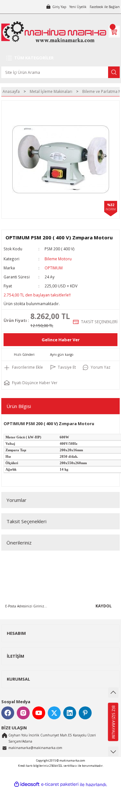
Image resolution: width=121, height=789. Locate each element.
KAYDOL (104, 605)
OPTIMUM (54, 267)
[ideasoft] (27, 784)
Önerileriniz (19, 542)
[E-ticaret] (60, 784)
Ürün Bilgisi (18, 406)
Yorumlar (16, 500)
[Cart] (114, 31)
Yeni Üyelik (77, 7)
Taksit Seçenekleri (26, 521)
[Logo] (53, 31)
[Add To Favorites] (23, 367)
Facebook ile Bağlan (105, 7)
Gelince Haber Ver (61, 340)
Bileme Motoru (58, 258)
